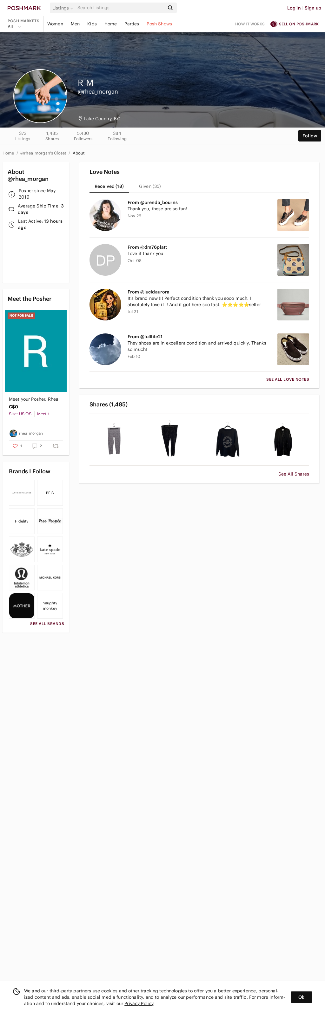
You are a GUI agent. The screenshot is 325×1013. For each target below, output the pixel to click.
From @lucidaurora (149, 292)
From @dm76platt (147, 247)
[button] (63, 8)
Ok (301, 997)
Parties (131, 24)
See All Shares (293, 474)
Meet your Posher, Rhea (33, 399)
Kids (92, 24)
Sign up (313, 8)
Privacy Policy (138, 1003)
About (79, 153)
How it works (250, 24)
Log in (294, 8)
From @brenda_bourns (153, 202)
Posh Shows (159, 24)
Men (75, 24)
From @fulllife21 (145, 336)
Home (110, 24)
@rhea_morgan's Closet (43, 153)
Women (55, 24)
